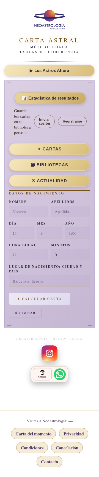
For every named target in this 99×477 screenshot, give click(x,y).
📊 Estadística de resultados (50, 98)
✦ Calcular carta (39, 298)
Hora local (23, 245)
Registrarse (72, 121)
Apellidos (63, 201)
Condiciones (32, 447)
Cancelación (67, 447)
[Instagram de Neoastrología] (49, 353)
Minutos (61, 245)
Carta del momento (33, 434)
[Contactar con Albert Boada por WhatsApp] (49, 374)
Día (13, 223)
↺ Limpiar (25, 313)
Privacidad (74, 434)
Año (69, 223)
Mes (41, 223)
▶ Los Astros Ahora (49, 70)
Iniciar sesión (44, 121)
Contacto (49, 461)
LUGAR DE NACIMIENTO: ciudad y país (46, 269)
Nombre (18, 201)
